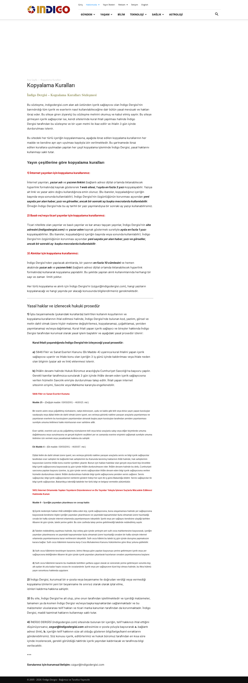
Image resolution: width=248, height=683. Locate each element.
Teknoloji (137, 14)
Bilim (121, 14)
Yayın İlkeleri (109, 4)
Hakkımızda (91, 4)
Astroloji (176, 14)
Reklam (121, 4)
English (144, 4)
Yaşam (104, 14)
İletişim (134, 4)
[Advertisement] (124, 49)
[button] (216, 14)
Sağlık (156, 14)
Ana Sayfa (32, 79)
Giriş (80, 4)
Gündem (86, 14)
